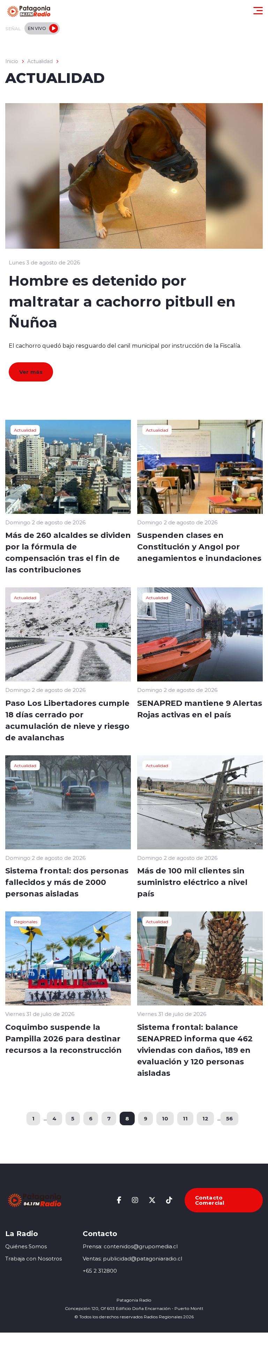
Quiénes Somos (26, 1246)
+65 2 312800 (100, 1270)
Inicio (11, 61)
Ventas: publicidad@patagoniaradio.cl (132, 1258)
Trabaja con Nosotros (33, 1258)
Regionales (25, 921)
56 (229, 1118)
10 (165, 1118)
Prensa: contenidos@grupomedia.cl (130, 1246)
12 (205, 1118)
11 (185, 1118)
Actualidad (40, 61)
